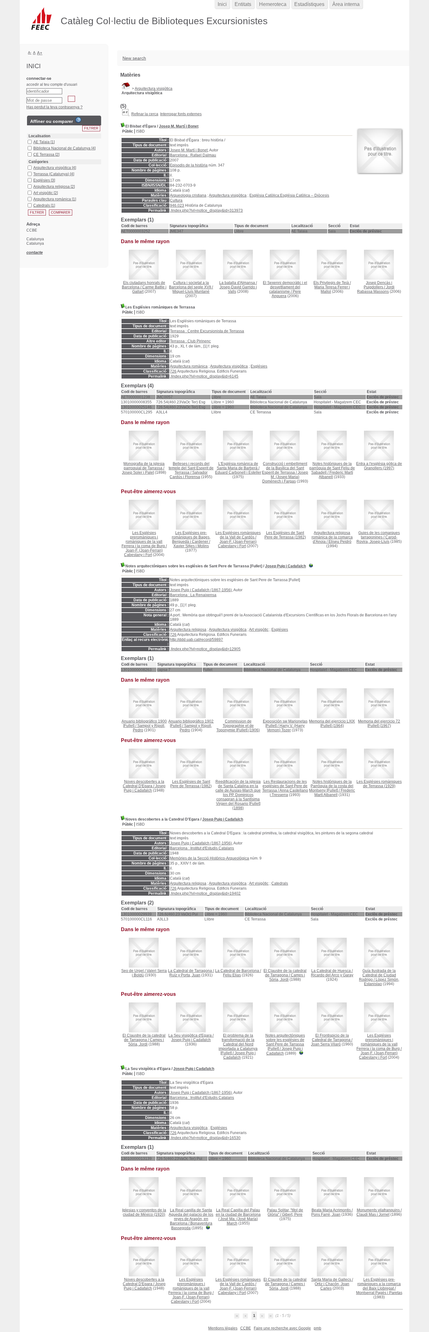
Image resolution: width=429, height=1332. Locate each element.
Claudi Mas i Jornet (372, 1214)
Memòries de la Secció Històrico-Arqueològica (209, 858)
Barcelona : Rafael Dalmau (193, 155)
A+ (39, 53)
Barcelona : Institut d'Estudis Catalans (202, 848)
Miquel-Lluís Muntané (190, 291)
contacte (34, 252)
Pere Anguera (286, 293)
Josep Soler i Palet (138, 472)
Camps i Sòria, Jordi (287, 977)
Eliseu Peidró (340, 541)
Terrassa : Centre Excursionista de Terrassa (207, 331)
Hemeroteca (272, 4)
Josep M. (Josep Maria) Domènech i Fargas (285, 476)
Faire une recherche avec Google (282, 1328)
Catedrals (279, 883)
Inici (222, 4)
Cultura (176, 200)
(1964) (332, 723)
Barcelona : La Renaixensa (193, 595)
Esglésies (259, 366)
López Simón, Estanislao (381, 981)
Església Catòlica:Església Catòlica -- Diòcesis (289, 195)
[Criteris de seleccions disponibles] (125, 114)
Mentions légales (222, 1328)
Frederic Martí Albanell (334, 792)
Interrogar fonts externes (181, 114)
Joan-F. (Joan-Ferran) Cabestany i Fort (143, 552)
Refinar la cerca (144, 114)
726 (173, 371)
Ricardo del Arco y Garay (332, 975)
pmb (317, 1328)
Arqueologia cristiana (188, 195)
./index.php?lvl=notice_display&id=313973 (206, 210)
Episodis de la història (189, 165)
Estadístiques (309, 4)
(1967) (379, 723)
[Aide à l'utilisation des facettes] (78, 120)
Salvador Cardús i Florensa (189, 474)
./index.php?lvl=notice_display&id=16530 (205, 1138)
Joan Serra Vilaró (326, 1044)
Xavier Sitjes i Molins (191, 546)
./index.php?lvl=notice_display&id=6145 (204, 376)
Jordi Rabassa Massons (375, 289)
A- (29, 52)
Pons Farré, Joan (325, 1214)
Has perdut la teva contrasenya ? (54, 107)
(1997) (379, 465)
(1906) (238, 725)
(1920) (144, 1212)
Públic (127, 131)
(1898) (238, 794)
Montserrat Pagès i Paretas (379, 1293)
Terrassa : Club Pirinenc (190, 341)
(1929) (379, 783)
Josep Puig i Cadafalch (285, 566)
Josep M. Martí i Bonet (178, 126)
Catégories (38, 162)
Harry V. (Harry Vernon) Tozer (286, 727)
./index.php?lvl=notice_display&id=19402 (205, 893)
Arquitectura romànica (189, 366)
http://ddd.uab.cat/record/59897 (196, 639)
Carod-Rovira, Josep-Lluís (376, 539)
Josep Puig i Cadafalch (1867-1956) (201, 590)
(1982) (285, 535)
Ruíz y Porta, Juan (184, 975)
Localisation (39, 136)
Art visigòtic (259, 629)
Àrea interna (346, 4)
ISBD (140, 131)
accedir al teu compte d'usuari (51, 84)
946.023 (177, 205)
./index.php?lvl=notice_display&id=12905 (205, 649)
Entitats (243, 4)
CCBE (245, 1328)
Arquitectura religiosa (188, 629)
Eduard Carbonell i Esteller (238, 472)
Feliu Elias (232, 975)
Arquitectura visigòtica (153, 88)
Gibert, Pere (292, 1214)
